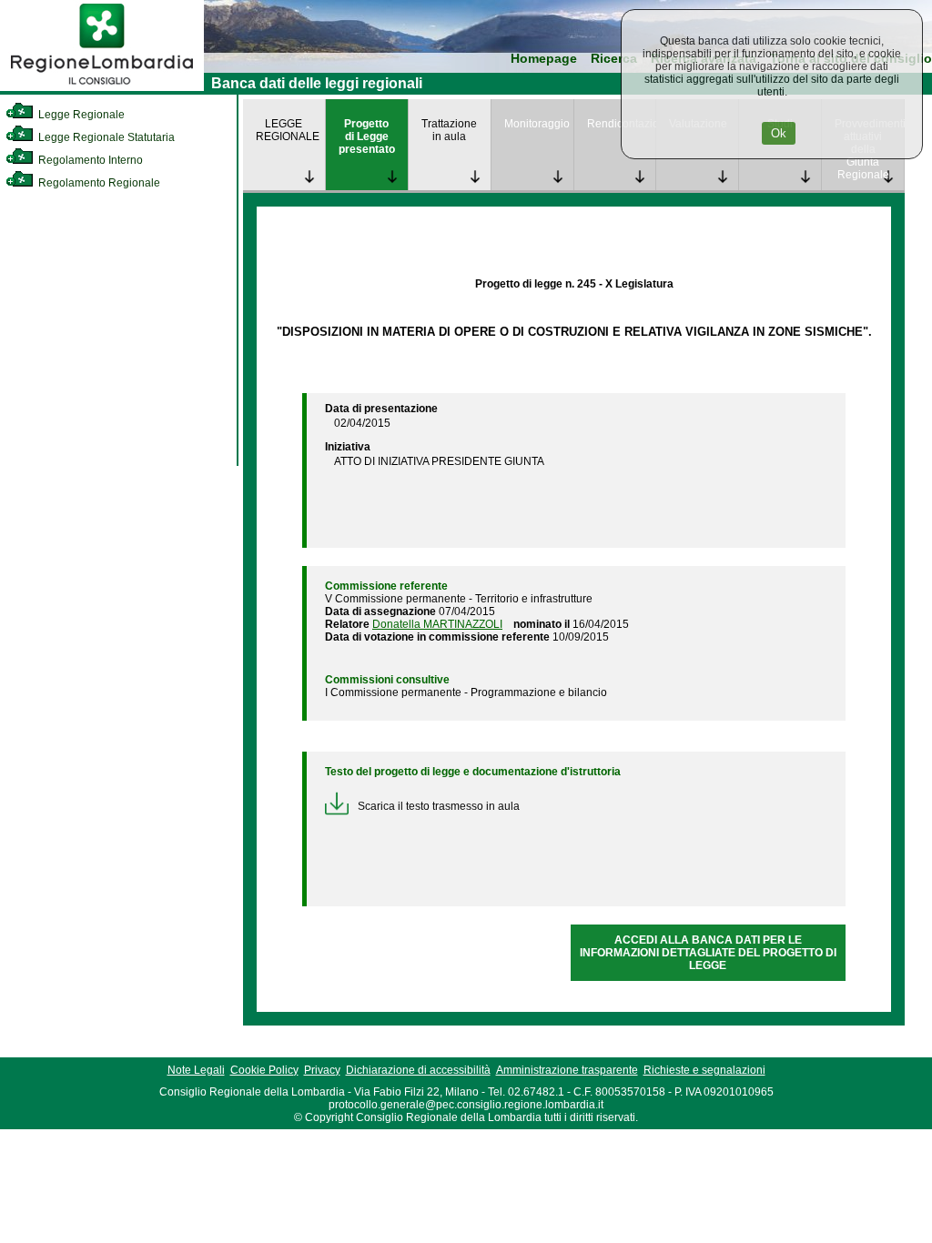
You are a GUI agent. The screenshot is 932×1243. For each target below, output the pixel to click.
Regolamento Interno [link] (89, 160)
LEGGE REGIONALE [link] (287, 130)
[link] (102, 87)
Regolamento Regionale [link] (97, 183)
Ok (778, 133)
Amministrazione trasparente (567, 1070)
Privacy (322, 1070)
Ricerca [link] (614, 59)
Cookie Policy (264, 1070)
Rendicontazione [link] (621, 123)
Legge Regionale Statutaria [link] (105, 137)
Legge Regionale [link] (80, 114)
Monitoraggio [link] (537, 123)
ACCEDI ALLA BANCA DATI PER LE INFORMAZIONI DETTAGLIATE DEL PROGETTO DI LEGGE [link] (708, 953)
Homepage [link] (544, 59)
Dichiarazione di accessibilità (418, 1070)
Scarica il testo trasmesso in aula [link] (439, 806)
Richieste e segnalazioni (704, 1070)
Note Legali (196, 1070)
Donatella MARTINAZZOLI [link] (437, 624)
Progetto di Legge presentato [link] (367, 136)
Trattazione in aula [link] (449, 130)
